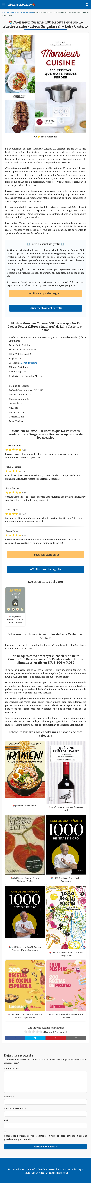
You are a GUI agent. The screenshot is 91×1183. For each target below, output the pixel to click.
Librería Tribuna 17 (10, 12)
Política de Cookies (34, 1173)
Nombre (9, 1096)
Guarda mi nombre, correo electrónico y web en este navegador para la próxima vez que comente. (45, 1138)
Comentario (11, 1068)
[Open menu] (3, 4)
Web (6, 1120)
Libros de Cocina (27, 12)
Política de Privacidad (57, 1173)
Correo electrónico (15, 1108)
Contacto (65, 1169)
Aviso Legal (77, 1169)
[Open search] (87, 4)
